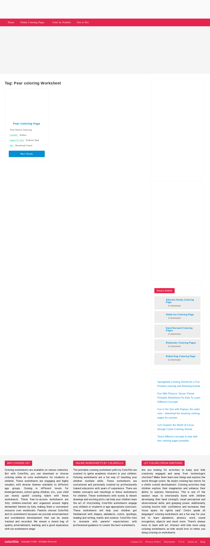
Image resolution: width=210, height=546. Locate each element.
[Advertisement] (105, 50)
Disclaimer (169, 541)
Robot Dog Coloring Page (180, 356)
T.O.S (181, 541)
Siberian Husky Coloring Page (180, 301)
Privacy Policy (153, 541)
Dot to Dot (83, 22)
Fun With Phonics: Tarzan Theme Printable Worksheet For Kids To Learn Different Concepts (178, 397)
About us (192, 541)
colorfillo (14, 135)
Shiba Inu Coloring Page (180, 314)
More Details (26, 154)
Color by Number (61, 22)
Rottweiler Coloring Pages (181, 343)
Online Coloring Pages (32, 22)
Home (11, 22)
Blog (202, 541)
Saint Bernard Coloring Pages (179, 329)
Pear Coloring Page (26, 123)
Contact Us (136, 541)
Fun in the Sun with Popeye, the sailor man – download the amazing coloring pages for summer (178, 413)
